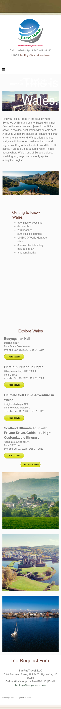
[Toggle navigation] (3, 70)
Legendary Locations (30, 562)
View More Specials (30, 464)
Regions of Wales (30, 624)
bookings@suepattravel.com (35, 55)
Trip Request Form (30, 660)
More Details (14, 357)
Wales (30, 501)
